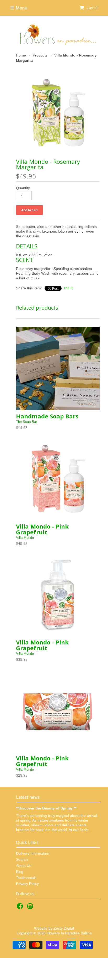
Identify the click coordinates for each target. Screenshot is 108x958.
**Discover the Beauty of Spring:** (46, 808)
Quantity (23, 188)
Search (22, 859)
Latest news (28, 797)
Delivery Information (32, 853)
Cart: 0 (91, 7)
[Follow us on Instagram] (31, 907)
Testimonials (26, 877)
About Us (23, 865)
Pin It (68, 288)
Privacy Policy (27, 884)
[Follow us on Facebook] (21, 907)
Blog (19, 871)
